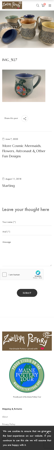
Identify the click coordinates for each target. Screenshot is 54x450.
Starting (8, 186)
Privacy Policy (8, 424)
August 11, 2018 (13, 178)
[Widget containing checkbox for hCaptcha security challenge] (21, 274)
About (5, 416)
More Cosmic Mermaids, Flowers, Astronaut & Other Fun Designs (24, 151)
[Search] (37, 5)
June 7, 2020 (11, 138)
